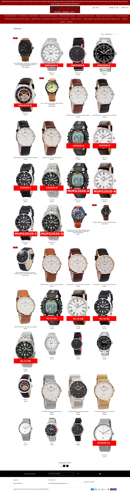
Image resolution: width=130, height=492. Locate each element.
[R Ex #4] (25, 386)
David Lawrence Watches (91, 1)
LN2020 (62, 22)
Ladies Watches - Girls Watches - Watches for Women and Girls (50, 19)
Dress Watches (33, 16)
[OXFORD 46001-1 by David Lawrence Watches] (52, 265)
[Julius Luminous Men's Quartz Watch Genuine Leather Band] (52, 90)
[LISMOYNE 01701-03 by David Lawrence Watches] (25, 138)
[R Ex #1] (52, 344)
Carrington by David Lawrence (105, 16)
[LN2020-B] (104, 138)
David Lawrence (24, 489)
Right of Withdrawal (17, 483)
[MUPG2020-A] (78, 180)
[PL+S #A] (52, 307)
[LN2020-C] (25, 180)
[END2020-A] (52, 55)
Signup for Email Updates (30, 473)
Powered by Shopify (44, 489)
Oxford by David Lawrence (67, 16)
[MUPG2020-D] (52, 223)
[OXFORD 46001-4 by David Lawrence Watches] (25, 307)
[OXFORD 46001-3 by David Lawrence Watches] (104, 265)
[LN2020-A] (78, 138)
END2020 (125, 19)
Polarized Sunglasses (122, 16)
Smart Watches (23, 16)
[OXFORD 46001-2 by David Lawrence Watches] (78, 265)
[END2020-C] (104, 55)
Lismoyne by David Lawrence (85, 16)
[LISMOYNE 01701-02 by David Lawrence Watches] (104, 96)
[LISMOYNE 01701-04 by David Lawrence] (52, 138)
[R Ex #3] (104, 344)
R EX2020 (69, 22)
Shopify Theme (31, 489)
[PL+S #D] (25, 350)
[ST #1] (25, 430)
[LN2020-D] (52, 180)
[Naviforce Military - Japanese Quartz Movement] (104, 213)
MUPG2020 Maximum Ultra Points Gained (17, 19)
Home (14, 25)
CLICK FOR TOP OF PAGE (89, 482)
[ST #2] (52, 430)
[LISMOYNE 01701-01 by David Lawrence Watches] (78, 96)
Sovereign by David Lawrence (49, 16)
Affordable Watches (10, 16)
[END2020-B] (78, 55)
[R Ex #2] (78, 344)
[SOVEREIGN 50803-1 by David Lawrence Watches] (52, 392)
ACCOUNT (111, 7)
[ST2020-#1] (104, 436)
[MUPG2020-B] (104, 180)
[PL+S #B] (78, 307)
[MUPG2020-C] (25, 223)
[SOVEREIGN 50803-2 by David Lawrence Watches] (78, 392)
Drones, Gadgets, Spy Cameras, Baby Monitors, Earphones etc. (101, 19)
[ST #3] (78, 430)
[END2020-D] (25, 95)
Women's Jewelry (76, 19)
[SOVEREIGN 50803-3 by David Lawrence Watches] (104, 392)
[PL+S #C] (104, 307)
